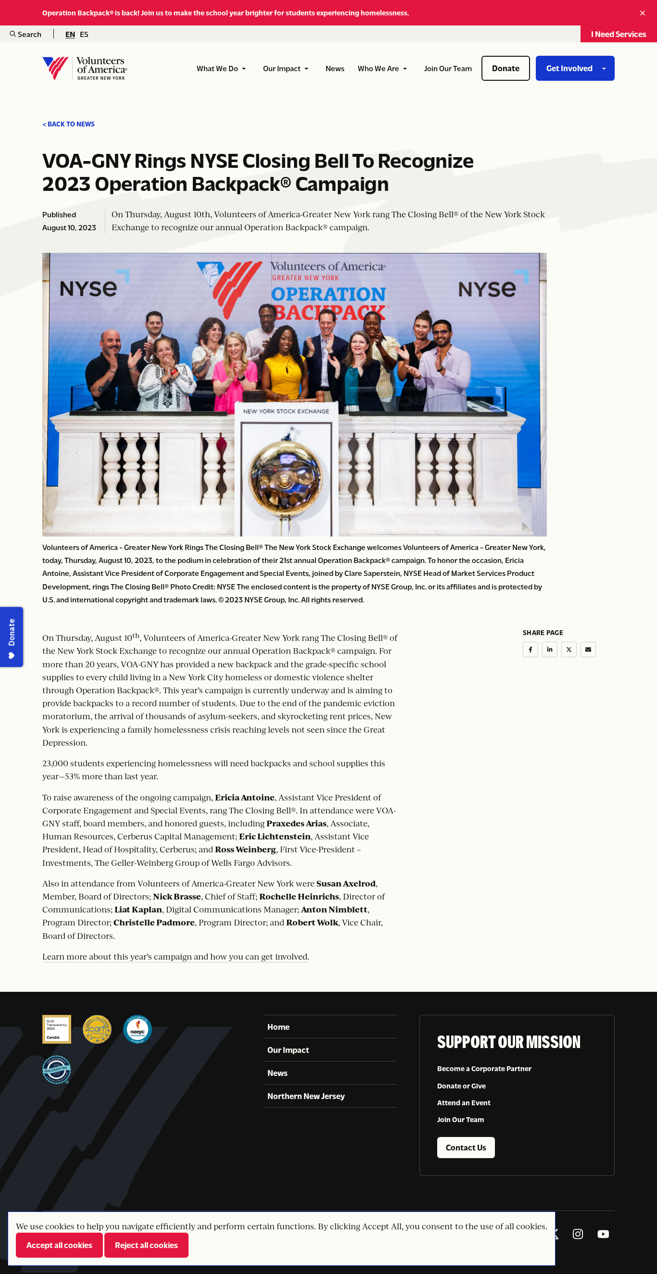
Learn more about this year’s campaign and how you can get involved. (175, 956)
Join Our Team (460, 1119)
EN (70, 34)
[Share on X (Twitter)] (569, 649)
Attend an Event (464, 1102)
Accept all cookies (59, 1244)
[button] (25, 33)
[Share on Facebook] (530, 649)
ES (84, 34)
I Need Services (618, 33)
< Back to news (68, 124)
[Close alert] (644, 12)
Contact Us (466, 1147)
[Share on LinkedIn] (549, 649)
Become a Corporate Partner (484, 1068)
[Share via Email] (588, 649)
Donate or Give (461, 1085)
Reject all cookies (146, 1244)
